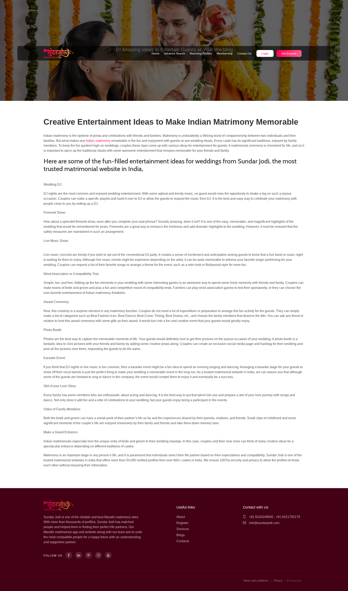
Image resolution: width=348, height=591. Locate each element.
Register (182, 523)
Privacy (278, 580)
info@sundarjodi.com (264, 523)
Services (182, 529)
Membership (225, 53)
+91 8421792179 (288, 517)
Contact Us (244, 53)
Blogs (180, 535)
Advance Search (174, 53)
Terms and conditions (255, 580)
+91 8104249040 (260, 517)
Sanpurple (295, 580)
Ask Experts (288, 53)
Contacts (182, 541)
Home (155, 53)
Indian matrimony (98, 140)
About (180, 517)
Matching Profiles (201, 53)
